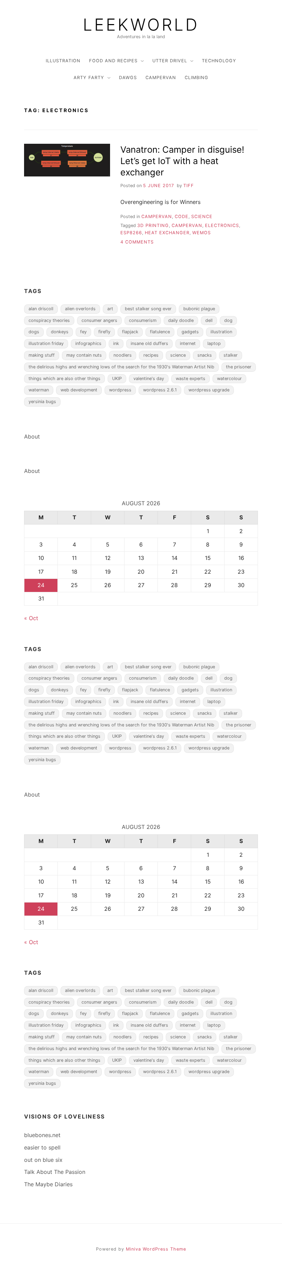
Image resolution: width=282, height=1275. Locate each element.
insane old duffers (149, 343)
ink (116, 343)
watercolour (229, 378)
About (32, 436)
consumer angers (99, 320)
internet (188, 343)
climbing (196, 77)
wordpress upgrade (208, 389)
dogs (34, 331)
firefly (104, 331)
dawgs (128, 77)
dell (209, 320)
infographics (88, 343)
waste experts (190, 378)
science (178, 355)
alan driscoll (41, 308)
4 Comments (137, 242)
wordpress (120, 389)
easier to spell (42, 1147)
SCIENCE (202, 216)
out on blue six (43, 1159)
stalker (231, 355)
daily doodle (181, 320)
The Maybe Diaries (48, 1184)
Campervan (160, 77)
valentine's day (148, 378)
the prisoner (238, 366)
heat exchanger (167, 232)
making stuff (42, 355)
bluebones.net (42, 1135)
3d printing (153, 225)
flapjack (130, 331)
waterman (39, 389)
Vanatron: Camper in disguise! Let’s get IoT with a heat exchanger (182, 161)
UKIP (117, 378)
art (110, 308)
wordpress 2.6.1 (160, 389)
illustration (63, 60)
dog (228, 320)
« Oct (31, 618)
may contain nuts (84, 355)
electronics (222, 225)
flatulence (160, 331)
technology (219, 60)
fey (83, 331)
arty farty (89, 77)
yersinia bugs (42, 401)
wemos (201, 232)
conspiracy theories (49, 320)
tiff (188, 185)
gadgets (190, 331)
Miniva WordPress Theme (156, 1249)
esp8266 (131, 232)
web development (79, 389)
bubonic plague (199, 308)
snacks (204, 355)
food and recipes (113, 60)
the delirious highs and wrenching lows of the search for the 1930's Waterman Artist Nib (121, 366)
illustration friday (46, 343)
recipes (151, 355)
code (181, 216)
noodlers (122, 355)
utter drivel (169, 60)
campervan (187, 225)
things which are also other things (64, 378)
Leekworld (141, 25)
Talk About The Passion (54, 1171)
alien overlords (80, 308)
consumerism (142, 320)
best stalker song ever (148, 308)
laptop (214, 343)
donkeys (59, 331)
